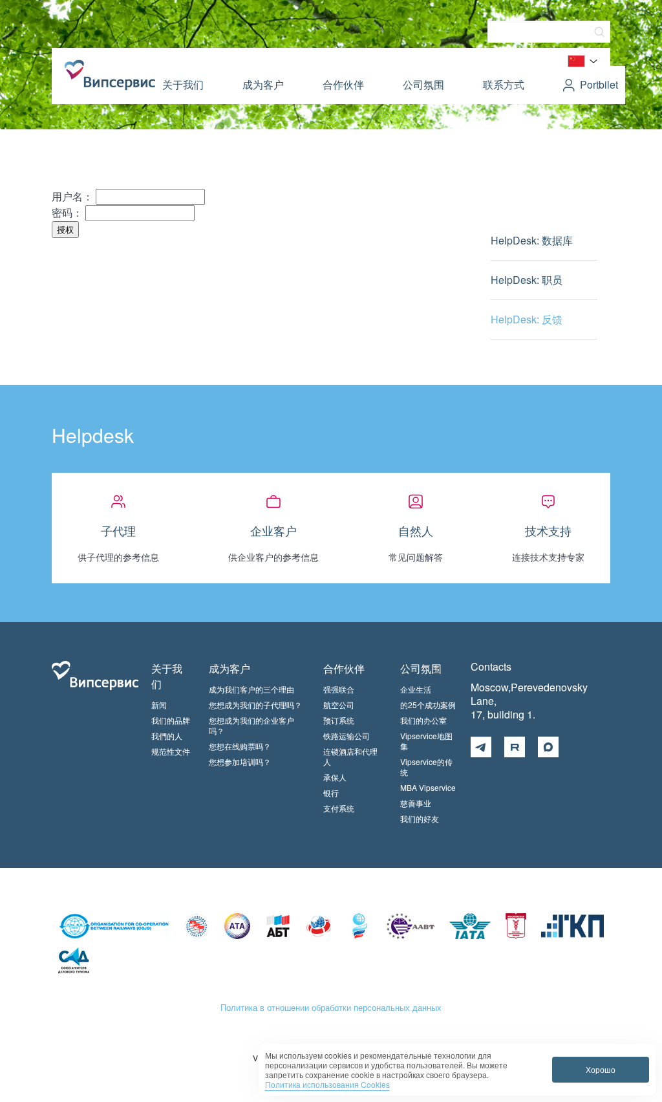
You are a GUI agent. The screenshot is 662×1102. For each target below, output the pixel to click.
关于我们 (183, 84)
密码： (67, 212)
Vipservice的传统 (426, 766)
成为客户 (263, 84)
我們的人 (166, 735)
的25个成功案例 (428, 704)
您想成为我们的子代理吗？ (255, 704)
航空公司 (338, 704)
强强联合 (338, 689)
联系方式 (503, 84)
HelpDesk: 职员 (526, 279)
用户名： (72, 196)
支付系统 (338, 808)
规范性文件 (170, 751)
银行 (331, 792)
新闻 (159, 704)
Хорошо (600, 1069)
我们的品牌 (170, 720)
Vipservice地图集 (426, 740)
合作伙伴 (343, 84)
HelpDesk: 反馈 (526, 319)
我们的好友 (419, 818)
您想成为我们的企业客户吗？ (251, 725)
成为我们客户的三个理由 (251, 689)
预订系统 (338, 720)
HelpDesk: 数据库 (532, 240)
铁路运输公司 (346, 735)
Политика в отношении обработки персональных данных (331, 1007)
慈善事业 (415, 802)
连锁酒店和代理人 (350, 756)
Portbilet (599, 84)
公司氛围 (423, 84)
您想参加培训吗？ (240, 761)
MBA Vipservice (428, 787)
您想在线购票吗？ (240, 745)
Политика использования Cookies (327, 1084)
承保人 (335, 777)
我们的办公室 (423, 720)
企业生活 (415, 689)
